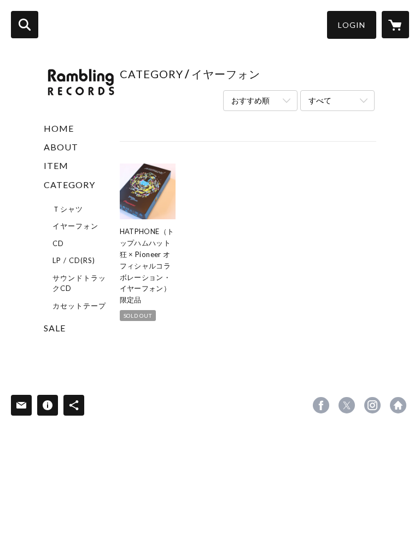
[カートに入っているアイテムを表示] (395, 24)
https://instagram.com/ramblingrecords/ (372, 405)
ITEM (56, 165)
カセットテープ (79, 305)
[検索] (24, 24)
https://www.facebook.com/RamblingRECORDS (321, 405)
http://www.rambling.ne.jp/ (398, 405)
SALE (55, 328)
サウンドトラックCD (79, 283)
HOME (59, 128)
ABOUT (61, 147)
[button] (351, 25)
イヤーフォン (75, 225)
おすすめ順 (250, 100)
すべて (319, 100)
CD (58, 243)
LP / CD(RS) (73, 260)
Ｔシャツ (67, 209)
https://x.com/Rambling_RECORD (347, 405)
